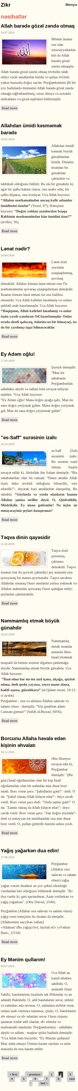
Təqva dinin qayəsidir (25, 537)
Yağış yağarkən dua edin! (30, 850)
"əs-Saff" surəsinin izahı (29, 437)
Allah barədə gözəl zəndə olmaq (38, 26)
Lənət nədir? (15, 248)
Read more (10, 108)
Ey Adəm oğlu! (18, 354)
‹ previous (34, 1074)
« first (13, 1074)
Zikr (6, 5)
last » (44, 1083)
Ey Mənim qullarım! (23, 959)
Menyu (71, 5)
